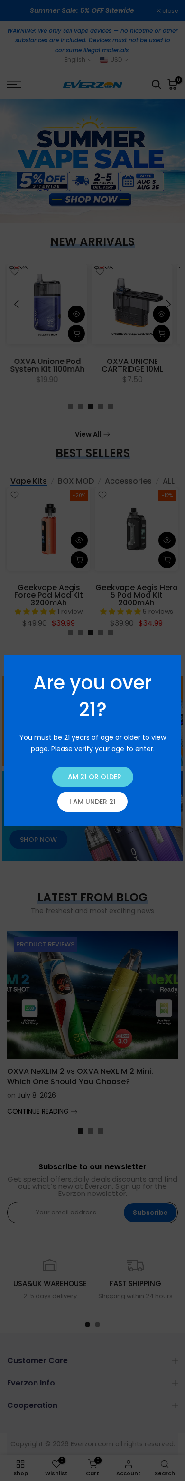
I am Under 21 (92, 801)
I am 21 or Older (92, 777)
